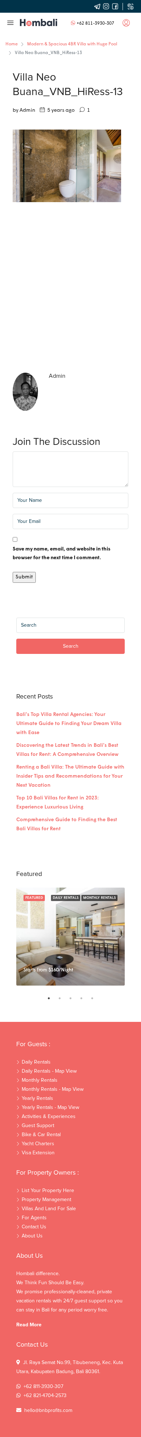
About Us (32, 1236)
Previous (20, 936)
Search (70, 646)
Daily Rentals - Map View (49, 1071)
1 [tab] (52, 998)
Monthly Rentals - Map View (53, 1089)
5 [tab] (95, 998)
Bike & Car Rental (41, 1134)
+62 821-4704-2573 (45, 1395)
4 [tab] (85, 998)
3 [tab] (74, 998)
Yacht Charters (38, 1143)
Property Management (46, 1199)
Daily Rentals (65, 898)
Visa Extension (38, 1152)
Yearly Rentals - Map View (50, 1107)
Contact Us (34, 1226)
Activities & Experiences (49, 1116)
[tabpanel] (70, 937)
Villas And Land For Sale (49, 1208)
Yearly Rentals (37, 1098)
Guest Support (38, 1125)
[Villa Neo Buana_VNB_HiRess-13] (67, 166)
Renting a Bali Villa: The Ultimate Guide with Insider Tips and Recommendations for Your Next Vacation (70, 776)
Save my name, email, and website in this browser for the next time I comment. (61, 553)
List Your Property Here (48, 1190)
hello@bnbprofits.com (48, 1410)
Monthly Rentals (99, 898)
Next (121, 936)
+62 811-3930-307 (95, 23)
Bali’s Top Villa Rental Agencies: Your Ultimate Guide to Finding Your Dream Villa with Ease (68, 724)
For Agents (34, 1217)
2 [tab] (63, 998)
